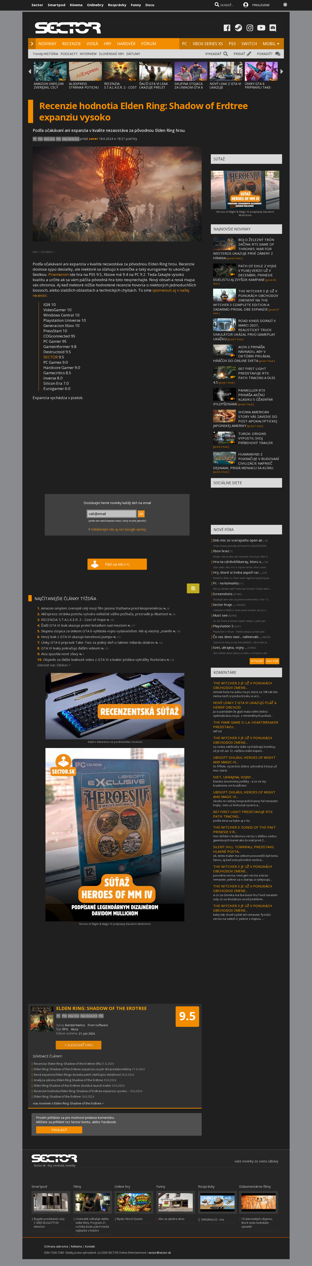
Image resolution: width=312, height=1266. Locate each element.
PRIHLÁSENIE (261, 5)
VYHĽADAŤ (213, 54)
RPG (65, 1029)
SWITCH (249, 43)
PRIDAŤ (239, 54)
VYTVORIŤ (257, 661)
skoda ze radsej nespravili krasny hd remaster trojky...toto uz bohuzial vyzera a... (245, 803)
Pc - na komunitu (226, 583)
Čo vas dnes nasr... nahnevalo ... (237, 636)
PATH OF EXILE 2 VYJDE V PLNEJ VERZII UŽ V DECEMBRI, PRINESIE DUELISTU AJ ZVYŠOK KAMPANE (245, 273)
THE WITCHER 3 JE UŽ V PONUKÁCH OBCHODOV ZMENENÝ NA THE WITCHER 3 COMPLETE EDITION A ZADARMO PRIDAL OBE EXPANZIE (245, 300)
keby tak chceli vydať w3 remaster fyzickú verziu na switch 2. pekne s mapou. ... (242, 917)
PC (184, 43)
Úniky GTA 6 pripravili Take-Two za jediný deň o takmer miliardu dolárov (102, 642)
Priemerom (58, 274)
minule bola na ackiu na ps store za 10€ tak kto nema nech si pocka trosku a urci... (245, 694)
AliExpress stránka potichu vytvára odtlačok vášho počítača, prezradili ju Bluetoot (108, 614)
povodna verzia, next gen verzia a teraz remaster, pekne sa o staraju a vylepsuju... (242, 877)
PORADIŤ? (264, 54)
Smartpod (56, 5)
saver (93, 138)
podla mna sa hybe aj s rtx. (231, 821)
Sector (37, 5)
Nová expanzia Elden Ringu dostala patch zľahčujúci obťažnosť (77, 1074)
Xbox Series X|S (70, 139)
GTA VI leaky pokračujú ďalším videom (75, 648)
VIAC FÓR (272, 661)
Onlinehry (95, 5)
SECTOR (50, 357)
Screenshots (223, 593)
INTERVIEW (88, 54)
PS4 (40, 139)
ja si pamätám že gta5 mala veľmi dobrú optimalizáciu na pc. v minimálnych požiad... (243, 713)
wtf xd (217, 731)
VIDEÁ (92, 43)
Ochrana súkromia (56, 1246)
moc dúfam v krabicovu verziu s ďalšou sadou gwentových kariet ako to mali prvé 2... (245, 838)
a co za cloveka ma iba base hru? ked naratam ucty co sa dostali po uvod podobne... (245, 897)
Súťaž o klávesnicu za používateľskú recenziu (115, 741)
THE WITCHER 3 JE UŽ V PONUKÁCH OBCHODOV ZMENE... (242, 685)
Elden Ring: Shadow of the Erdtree (57, 1096)
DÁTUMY (133, 54)
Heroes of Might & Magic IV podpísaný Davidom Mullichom (115, 924)
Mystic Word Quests (130, 1219)
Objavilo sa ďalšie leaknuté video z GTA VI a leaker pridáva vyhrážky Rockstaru (108, 659)
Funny (136, 5)
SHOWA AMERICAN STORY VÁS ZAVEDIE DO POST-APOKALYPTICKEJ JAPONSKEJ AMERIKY (245, 419)
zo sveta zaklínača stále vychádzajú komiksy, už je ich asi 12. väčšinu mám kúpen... (244, 749)
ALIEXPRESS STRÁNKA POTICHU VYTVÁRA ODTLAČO (84, 87)
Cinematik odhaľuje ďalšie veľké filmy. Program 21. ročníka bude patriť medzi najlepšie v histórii (92, 1224)
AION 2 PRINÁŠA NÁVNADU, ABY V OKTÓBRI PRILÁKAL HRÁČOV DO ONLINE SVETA (242, 354)
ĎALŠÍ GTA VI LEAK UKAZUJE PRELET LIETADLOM (153, 87)
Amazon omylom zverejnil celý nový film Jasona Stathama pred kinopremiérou (105, 608)
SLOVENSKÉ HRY (111, 54)
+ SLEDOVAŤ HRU (78, 1045)
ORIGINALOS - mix (212, 1220)
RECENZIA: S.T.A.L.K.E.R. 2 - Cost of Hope (77, 619)
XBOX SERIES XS (208, 43)
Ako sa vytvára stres (171, 1219)
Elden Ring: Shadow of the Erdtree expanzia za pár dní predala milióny (83, 1069)
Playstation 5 (223, 626)
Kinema (76, 5)
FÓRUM (148, 43)
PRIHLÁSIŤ (59, 1130)
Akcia (74, 1029)
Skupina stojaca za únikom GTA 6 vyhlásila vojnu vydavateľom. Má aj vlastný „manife (110, 631)
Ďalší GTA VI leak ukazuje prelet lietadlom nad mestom (88, 625)
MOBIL (269, 43)
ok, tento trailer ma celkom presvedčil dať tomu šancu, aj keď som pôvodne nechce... (245, 858)
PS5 (232, 43)
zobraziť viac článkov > (54, 665)
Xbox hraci (221, 551)
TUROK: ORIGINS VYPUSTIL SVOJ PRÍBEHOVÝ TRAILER (255, 438)
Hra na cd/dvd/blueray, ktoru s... (238, 561)
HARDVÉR (126, 43)
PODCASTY (69, 54)
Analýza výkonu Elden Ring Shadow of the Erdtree (68, 1080)
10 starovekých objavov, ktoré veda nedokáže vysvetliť (257, 1223)
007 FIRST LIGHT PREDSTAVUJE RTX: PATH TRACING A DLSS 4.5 (244, 375)
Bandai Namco (75, 1025)
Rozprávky (117, 5)
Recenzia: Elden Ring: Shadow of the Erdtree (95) (67, 1064)
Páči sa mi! (117, 564)
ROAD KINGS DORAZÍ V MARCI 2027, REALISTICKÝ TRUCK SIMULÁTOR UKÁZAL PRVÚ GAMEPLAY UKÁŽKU (244, 329)
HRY (107, 43)
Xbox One (49, 139)
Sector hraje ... (224, 604)
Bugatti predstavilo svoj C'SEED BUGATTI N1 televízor (49, 1223)
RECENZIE (71, 43)
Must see (220, 615)
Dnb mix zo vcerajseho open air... (238, 540)
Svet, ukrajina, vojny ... (230, 647)
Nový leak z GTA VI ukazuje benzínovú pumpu (81, 636)
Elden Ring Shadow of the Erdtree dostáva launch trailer (72, 1085)
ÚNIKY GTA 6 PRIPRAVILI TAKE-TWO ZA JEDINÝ (258, 87)
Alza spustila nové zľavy (62, 653)
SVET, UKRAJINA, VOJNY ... (233, 777)
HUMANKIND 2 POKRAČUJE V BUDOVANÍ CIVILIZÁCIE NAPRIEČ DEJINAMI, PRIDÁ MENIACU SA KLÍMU (246, 461)
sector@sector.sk (159, 1253)
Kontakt (90, 1246)
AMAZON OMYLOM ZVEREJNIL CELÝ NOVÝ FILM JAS (48, 87)
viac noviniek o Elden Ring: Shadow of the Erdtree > (68, 1103)
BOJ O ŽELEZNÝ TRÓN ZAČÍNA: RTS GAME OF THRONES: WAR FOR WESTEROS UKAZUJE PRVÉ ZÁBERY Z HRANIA (243, 248)
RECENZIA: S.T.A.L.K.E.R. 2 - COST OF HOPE (120, 87)
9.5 (187, 1016)
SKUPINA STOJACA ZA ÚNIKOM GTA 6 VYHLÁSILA (189, 87)
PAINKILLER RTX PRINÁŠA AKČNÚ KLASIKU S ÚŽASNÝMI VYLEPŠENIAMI (243, 397)
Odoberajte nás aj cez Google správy (118, 529)
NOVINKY (47, 43)
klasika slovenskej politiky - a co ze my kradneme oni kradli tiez (239, 783)
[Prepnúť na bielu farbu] (285, 4)
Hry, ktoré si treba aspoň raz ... (237, 572)
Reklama (76, 1246)
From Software (98, 1025)
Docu (149, 5)
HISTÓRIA (51, 54)
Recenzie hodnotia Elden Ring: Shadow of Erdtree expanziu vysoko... (81, 1091)
